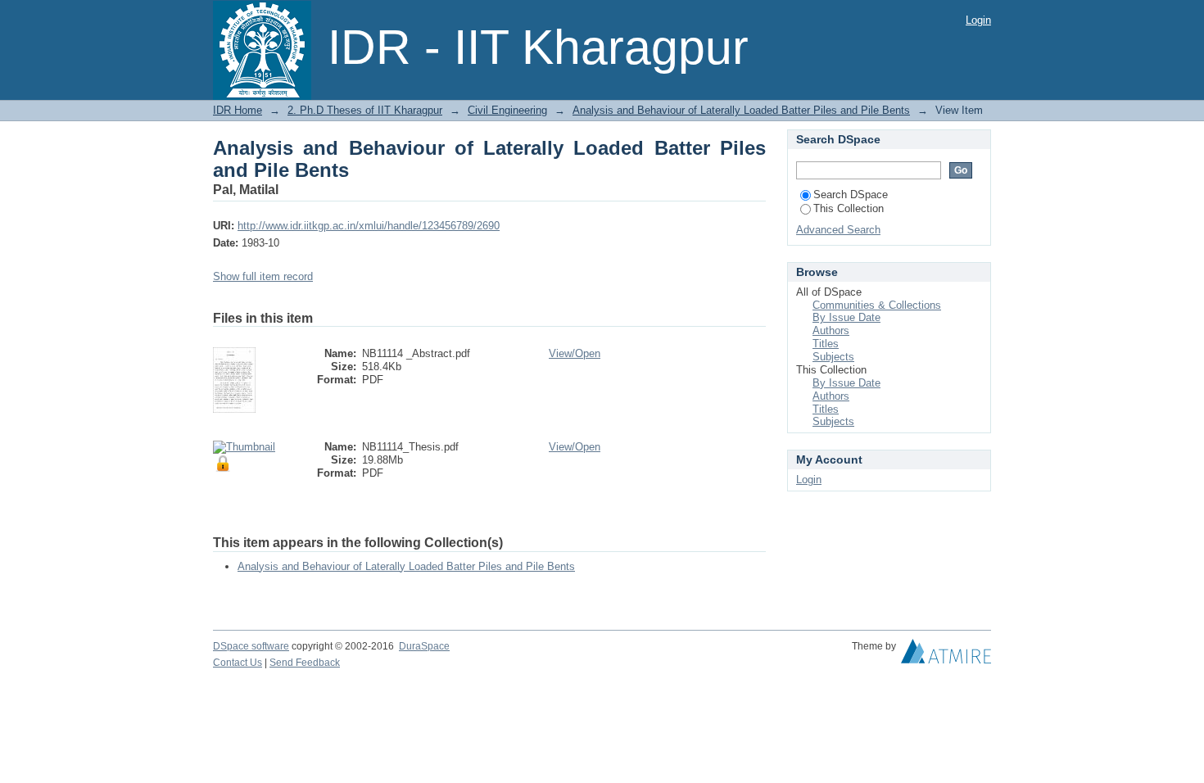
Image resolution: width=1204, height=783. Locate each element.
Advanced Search (838, 230)
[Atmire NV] (946, 655)
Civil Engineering (507, 110)
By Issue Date (846, 317)
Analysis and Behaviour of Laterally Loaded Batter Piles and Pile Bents (741, 110)
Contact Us (237, 662)
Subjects (833, 357)
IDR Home (237, 110)
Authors (830, 330)
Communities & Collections (876, 305)
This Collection (848, 208)
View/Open (574, 353)
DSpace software (251, 646)
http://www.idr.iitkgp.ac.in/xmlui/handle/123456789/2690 (369, 226)
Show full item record (263, 276)
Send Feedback (304, 662)
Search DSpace (850, 194)
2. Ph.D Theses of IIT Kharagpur (364, 110)
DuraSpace (424, 646)
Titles (825, 343)
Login (978, 20)
